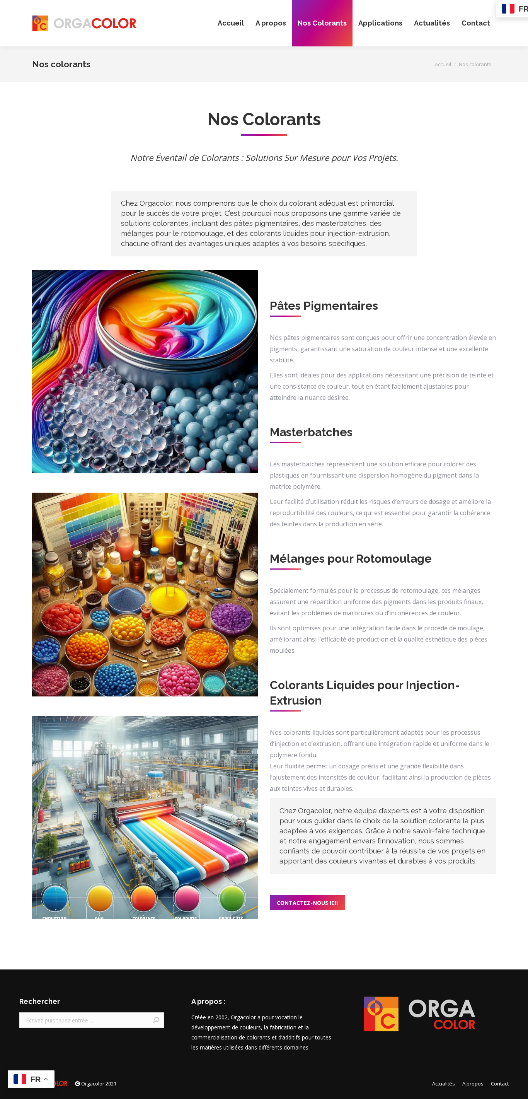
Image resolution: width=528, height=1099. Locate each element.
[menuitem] (231, 23)
